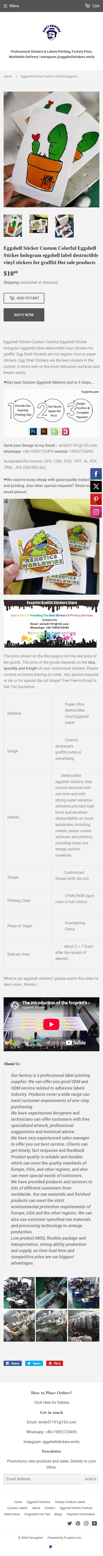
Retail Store (12, 1514)
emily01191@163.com (57, 1422)
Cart (95, 6)
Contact (50, 1508)
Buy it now (24, 315)
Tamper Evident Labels (70, 1502)
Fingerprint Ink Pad (37, 1514)
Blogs (58, 1514)
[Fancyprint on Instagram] (86, 1524)
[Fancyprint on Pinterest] (77, 1524)
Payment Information (81, 1514)
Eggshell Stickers (38, 1502)
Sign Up (90, 1479)
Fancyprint (36, 1537)
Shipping (11, 282)
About (36, 1508)
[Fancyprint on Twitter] (69, 1524)
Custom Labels (17, 1508)
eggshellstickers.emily (61, 1442)
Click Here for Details (51, 1402)
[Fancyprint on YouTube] (94, 1524)
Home (8, 76)
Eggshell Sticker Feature (76, 1508)
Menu (14, 6)
